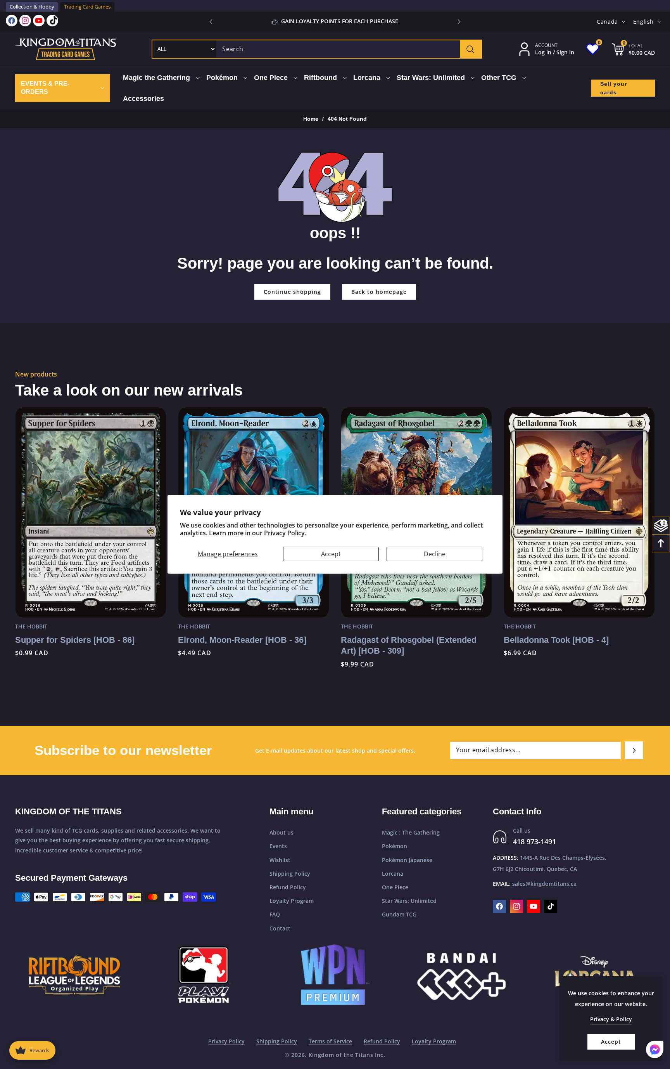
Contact (279, 928)
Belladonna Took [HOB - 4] (556, 640)
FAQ (274, 914)
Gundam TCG (399, 914)
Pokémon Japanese (407, 860)
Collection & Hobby (32, 6)
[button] (459, 22)
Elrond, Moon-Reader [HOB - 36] (242, 640)
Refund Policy (287, 887)
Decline (435, 554)
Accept (331, 554)
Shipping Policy (289, 873)
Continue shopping (292, 291)
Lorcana (392, 873)
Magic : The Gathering (411, 832)
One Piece (395, 887)
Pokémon (394, 846)
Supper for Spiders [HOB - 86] (75, 640)
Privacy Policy (226, 1041)
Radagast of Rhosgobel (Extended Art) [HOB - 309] (409, 645)
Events (278, 846)
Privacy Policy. (285, 533)
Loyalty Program (291, 900)
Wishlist (279, 860)
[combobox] (348, 49)
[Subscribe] (634, 750)
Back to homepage (379, 291)
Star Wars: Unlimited (409, 900)
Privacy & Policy (611, 1019)
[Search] (470, 49)
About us (281, 832)
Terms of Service (330, 1041)
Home (310, 119)
